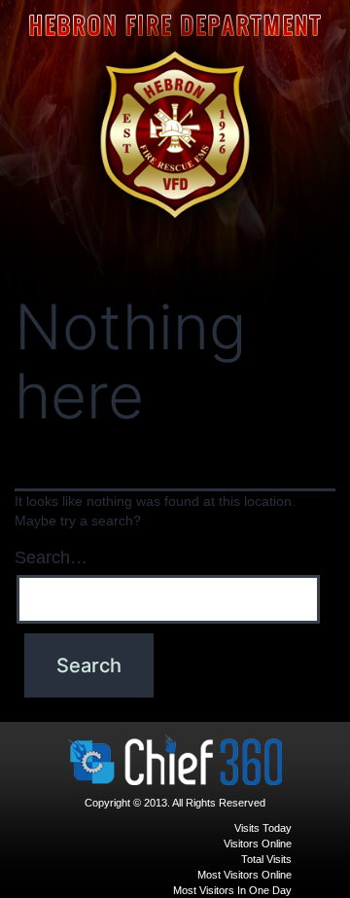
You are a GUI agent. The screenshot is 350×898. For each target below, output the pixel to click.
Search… (51, 557)
